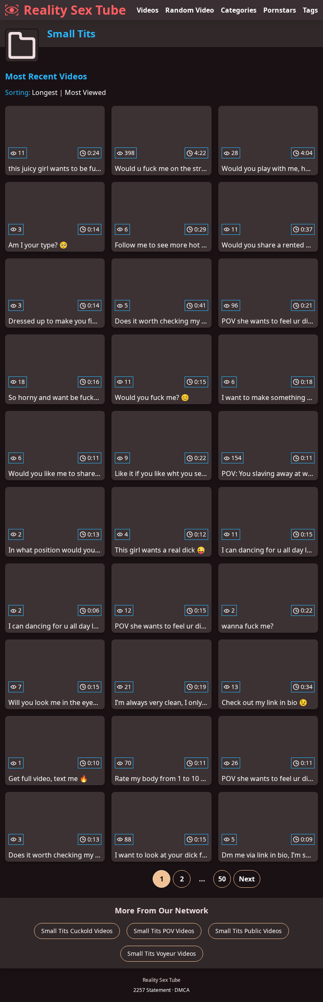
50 (222, 879)
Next (247, 879)
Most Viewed (85, 92)
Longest (45, 92)
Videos (148, 10)
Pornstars (279, 10)
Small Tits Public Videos (248, 931)
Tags (310, 10)
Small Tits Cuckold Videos (77, 931)
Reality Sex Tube (75, 9)
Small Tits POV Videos (164, 931)
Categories (239, 10)
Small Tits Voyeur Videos (161, 953)
